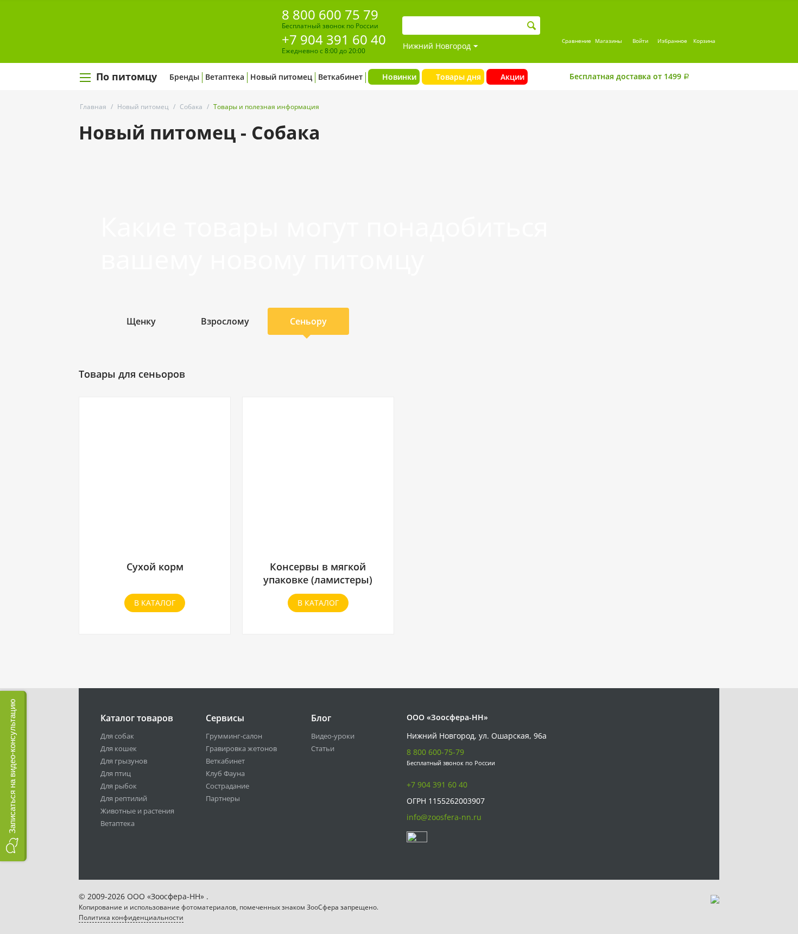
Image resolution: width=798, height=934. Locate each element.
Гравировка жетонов (241, 748)
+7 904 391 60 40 (334, 39)
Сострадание (227, 786)
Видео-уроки (332, 736)
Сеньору (308, 321)
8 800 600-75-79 (435, 752)
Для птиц (115, 773)
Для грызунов (123, 761)
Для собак (117, 736)
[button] (13, 776)
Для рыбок (118, 786)
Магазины (608, 41)
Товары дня (458, 77)
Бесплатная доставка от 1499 (629, 76)
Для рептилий (123, 798)
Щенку (141, 321)
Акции (512, 77)
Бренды (184, 77)
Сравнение (576, 41)
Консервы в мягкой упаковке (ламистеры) (317, 573)
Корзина (704, 41)
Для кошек (118, 748)
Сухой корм (154, 566)
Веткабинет (340, 77)
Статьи (322, 748)
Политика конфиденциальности (131, 917)
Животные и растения (137, 811)
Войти (640, 41)
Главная (93, 106)
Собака (191, 106)
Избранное (672, 41)
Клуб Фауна (225, 773)
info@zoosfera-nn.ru (444, 817)
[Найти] (532, 26)
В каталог (154, 603)
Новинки (399, 77)
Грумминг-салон (234, 736)
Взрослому (225, 321)
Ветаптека (224, 77)
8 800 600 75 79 (330, 14)
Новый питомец (281, 77)
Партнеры (223, 798)
